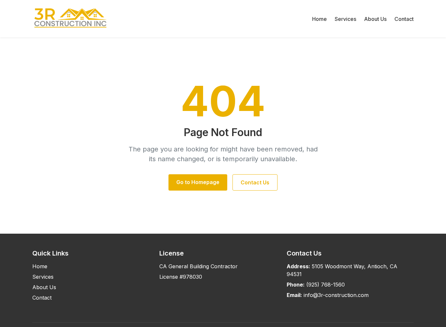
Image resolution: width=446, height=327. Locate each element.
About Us (375, 19)
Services (345, 19)
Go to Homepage (197, 182)
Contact (404, 19)
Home (319, 19)
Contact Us (255, 182)
